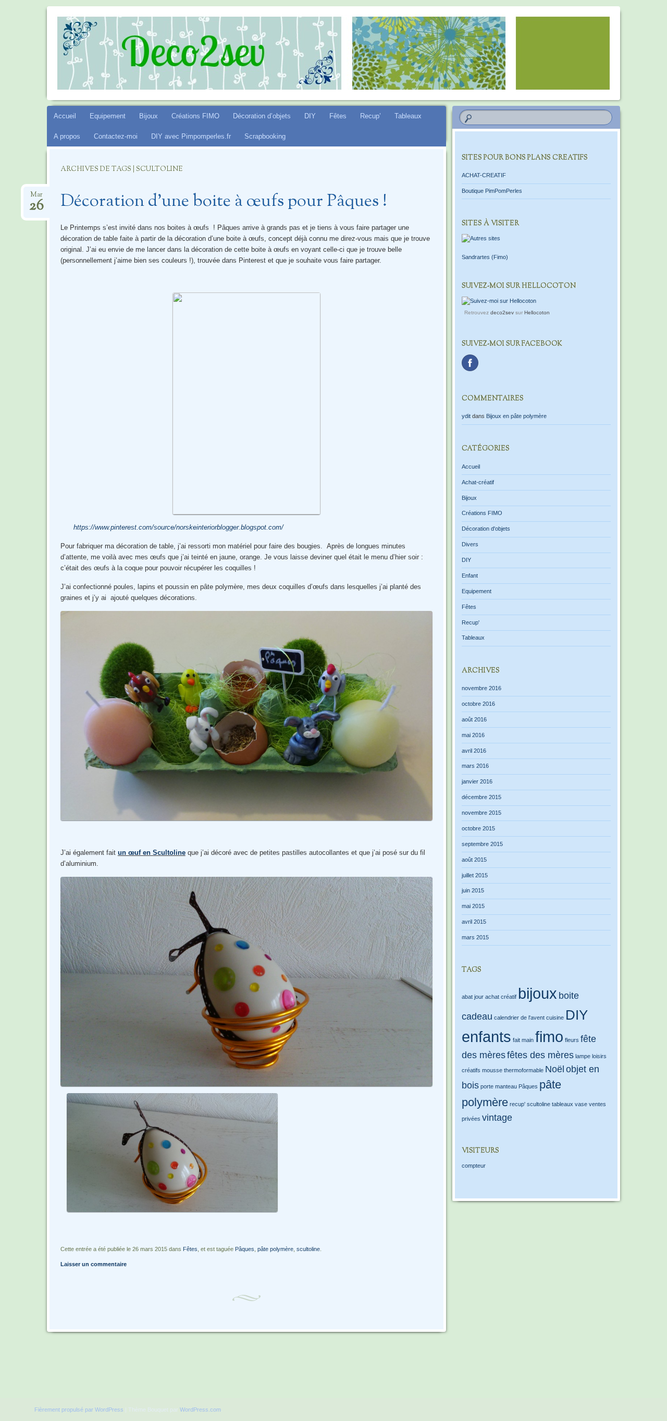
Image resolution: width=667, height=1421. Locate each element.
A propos (67, 136)
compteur (474, 1165)
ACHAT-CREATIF (484, 175)
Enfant (470, 575)
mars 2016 (475, 766)
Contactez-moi (116, 136)
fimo (549, 1036)
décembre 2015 (481, 797)
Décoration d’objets (262, 116)
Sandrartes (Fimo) (485, 257)
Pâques (244, 1249)
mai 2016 (473, 735)
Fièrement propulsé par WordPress (78, 1409)
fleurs (572, 1040)
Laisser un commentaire (93, 1264)
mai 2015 (473, 906)
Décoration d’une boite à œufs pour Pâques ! (223, 201)
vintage (497, 1117)
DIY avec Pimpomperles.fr (191, 136)
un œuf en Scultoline (152, 852)
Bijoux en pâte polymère (516, 416)
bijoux (537, 993)
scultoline (308, 1249)
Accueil (65, 116)
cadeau (477, 1016)
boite (569, 995)
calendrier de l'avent (519, 1017)
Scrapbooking (265, 136)
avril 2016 (474, 751)
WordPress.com (200, 1409)
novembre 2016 (481, 688)
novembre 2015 (481, 813)
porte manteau (498, 1086)
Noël (554, 1069)
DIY (310, 116)
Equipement (108, 116)
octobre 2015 (478, 828)
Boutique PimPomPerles (492, 191)
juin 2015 (473, 890)
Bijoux (148, 116)
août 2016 (474, 719)
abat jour (473, 997)
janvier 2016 (477, 781)
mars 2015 (475, 937)
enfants (486, 1036)
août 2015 (474, 859)
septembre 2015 (482, 844)
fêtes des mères (540, 1055)
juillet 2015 (475, 875)
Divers (470, 544)
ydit (466, 416)
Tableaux (408, 116)
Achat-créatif (478, 482)
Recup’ (370, 116)
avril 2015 (474, 921)
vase (581, 1104)
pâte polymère (275, 1249)
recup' (517, 1104)
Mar (36, 197)
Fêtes (338, 116)
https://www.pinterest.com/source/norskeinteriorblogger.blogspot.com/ (178, 527)
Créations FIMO (195, 116)
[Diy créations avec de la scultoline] (246, 1088)
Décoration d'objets (486, 528)
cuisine (555, 1017)
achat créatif (500, 997)
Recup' (470, 622)
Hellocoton (537, 312)
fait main (523, 1040)
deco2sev (502, 312)
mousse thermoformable (513, 1070)
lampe (582, 1056)
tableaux (562, 1104)
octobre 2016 (478, 704)
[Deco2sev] (313, 53)
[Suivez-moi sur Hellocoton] (499, 301)
